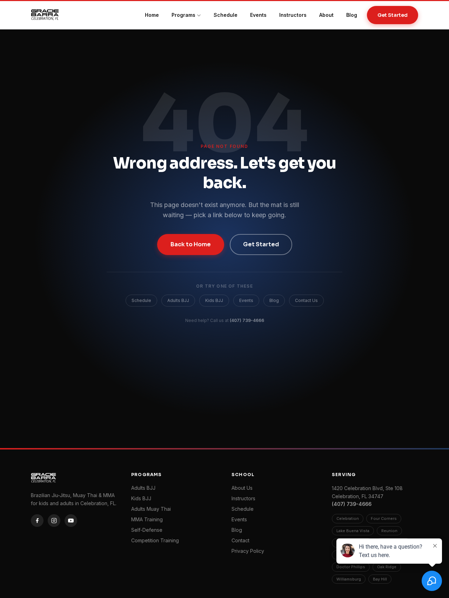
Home (152, 15)
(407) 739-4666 (247, 320)
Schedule (225, 15)
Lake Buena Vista (352, 530)
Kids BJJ (214, 300)
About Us (242, 488)
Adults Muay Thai (151, 509)
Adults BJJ (178, 300)
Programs (183, 15)
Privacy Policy (248, 551)
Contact (240, 540)
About (326, 15)
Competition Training (155, 540)
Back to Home (190, 244)
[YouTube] (71, 520)
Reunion (389, 530)
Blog (351, 15)
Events (258, 15)
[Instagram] (54, 520)
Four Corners (384, 518)
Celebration (347, 518)
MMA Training (147, 519)
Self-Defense (146, 530)
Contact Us (306, 300)
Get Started (392, 15)
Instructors (293, 15)
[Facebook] (37, 520)
